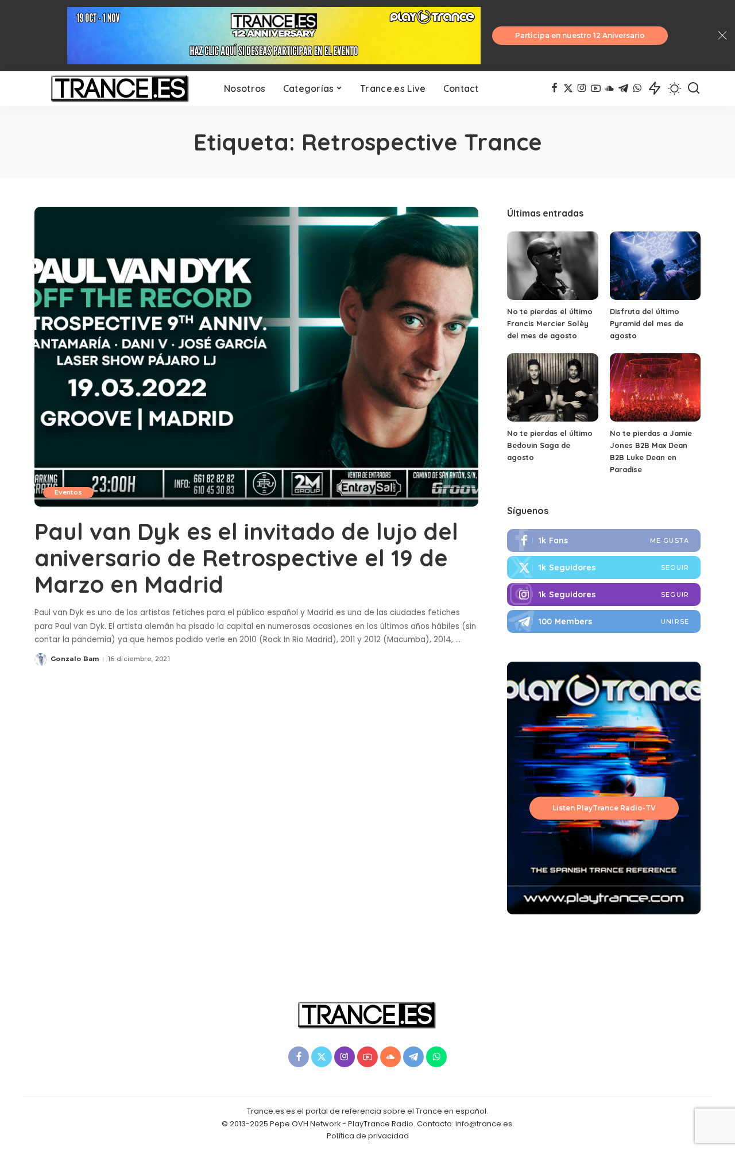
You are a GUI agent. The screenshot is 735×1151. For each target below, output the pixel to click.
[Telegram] (623, 88)
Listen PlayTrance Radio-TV (604, 808)
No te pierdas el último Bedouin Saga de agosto (550, 445)
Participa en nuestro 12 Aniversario (580, 35)
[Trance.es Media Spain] (120, 88)
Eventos (68, 492)
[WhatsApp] (637, 88)
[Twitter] (604, 567)
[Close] (722, 35)
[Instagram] (582, 88)
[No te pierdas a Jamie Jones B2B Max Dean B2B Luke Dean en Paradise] (655, 387)
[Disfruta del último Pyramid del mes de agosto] (655, 265)
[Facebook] (554, 88)
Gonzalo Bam (75, 659)
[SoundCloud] (609, 88)
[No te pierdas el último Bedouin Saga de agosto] (552, 387)
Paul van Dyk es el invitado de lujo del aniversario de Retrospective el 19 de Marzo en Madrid (246, 557)
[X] (568, 88)
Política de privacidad (368, 1136)
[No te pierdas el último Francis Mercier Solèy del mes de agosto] (552, 265)
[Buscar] (694, 88)
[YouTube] (596, 88)
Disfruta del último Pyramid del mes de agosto (646, 323)
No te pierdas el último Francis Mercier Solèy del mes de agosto (550, 323)
